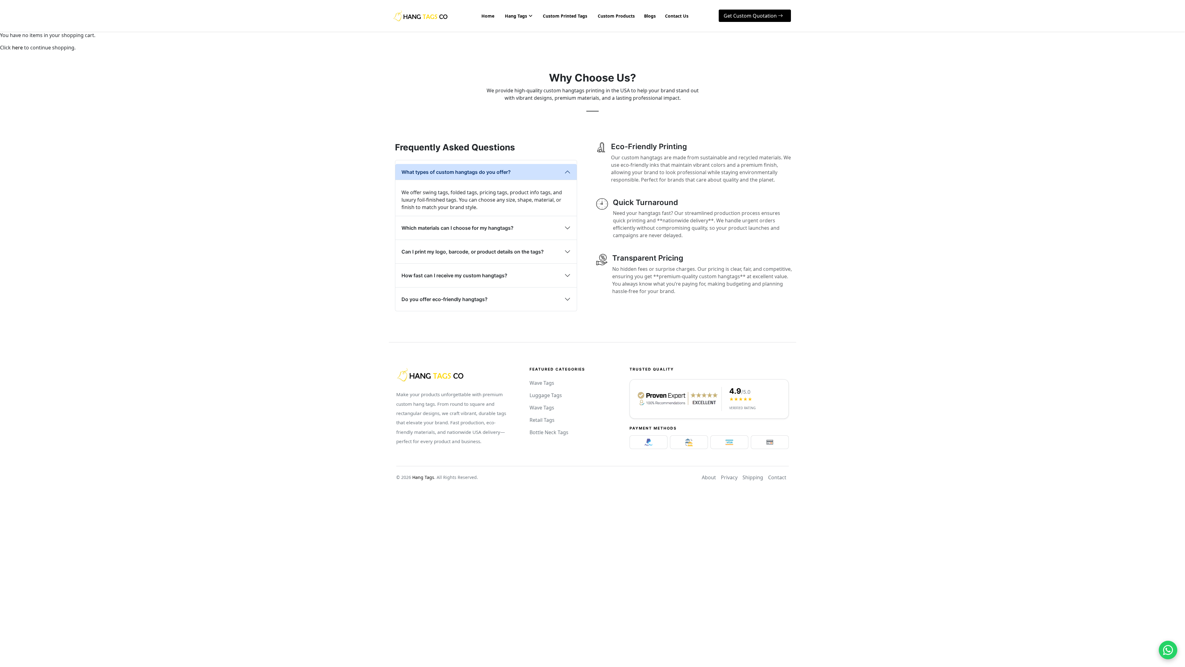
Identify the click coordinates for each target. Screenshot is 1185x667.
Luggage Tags (546, 395)
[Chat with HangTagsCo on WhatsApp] (1168, 650)
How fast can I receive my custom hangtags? (454, 275)
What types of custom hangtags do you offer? (456, 172)
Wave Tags (542, 383)
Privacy (729, 477)
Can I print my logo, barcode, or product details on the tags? (472, 252)
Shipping (752, 477)
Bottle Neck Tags (549, 432)
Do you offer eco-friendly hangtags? (444, 299)
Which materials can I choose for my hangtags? (457, 228)
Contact (777, 477)
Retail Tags (542, 420)
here (17, 47)
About (709, 477)
